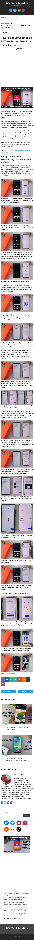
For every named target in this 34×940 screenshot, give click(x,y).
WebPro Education (17, 3)
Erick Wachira (6, 49)
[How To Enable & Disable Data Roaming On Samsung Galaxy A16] (17, 745)
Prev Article (9, 691)
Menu (4, 17)
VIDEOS (5, 32)
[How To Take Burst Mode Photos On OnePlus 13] (17, 714)
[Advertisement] (17, 69)
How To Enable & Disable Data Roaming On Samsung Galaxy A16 (16, 759)
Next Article (25, 691)
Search (6, 812)
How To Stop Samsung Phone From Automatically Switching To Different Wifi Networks (15, 904)
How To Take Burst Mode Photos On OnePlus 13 (16, 728)
